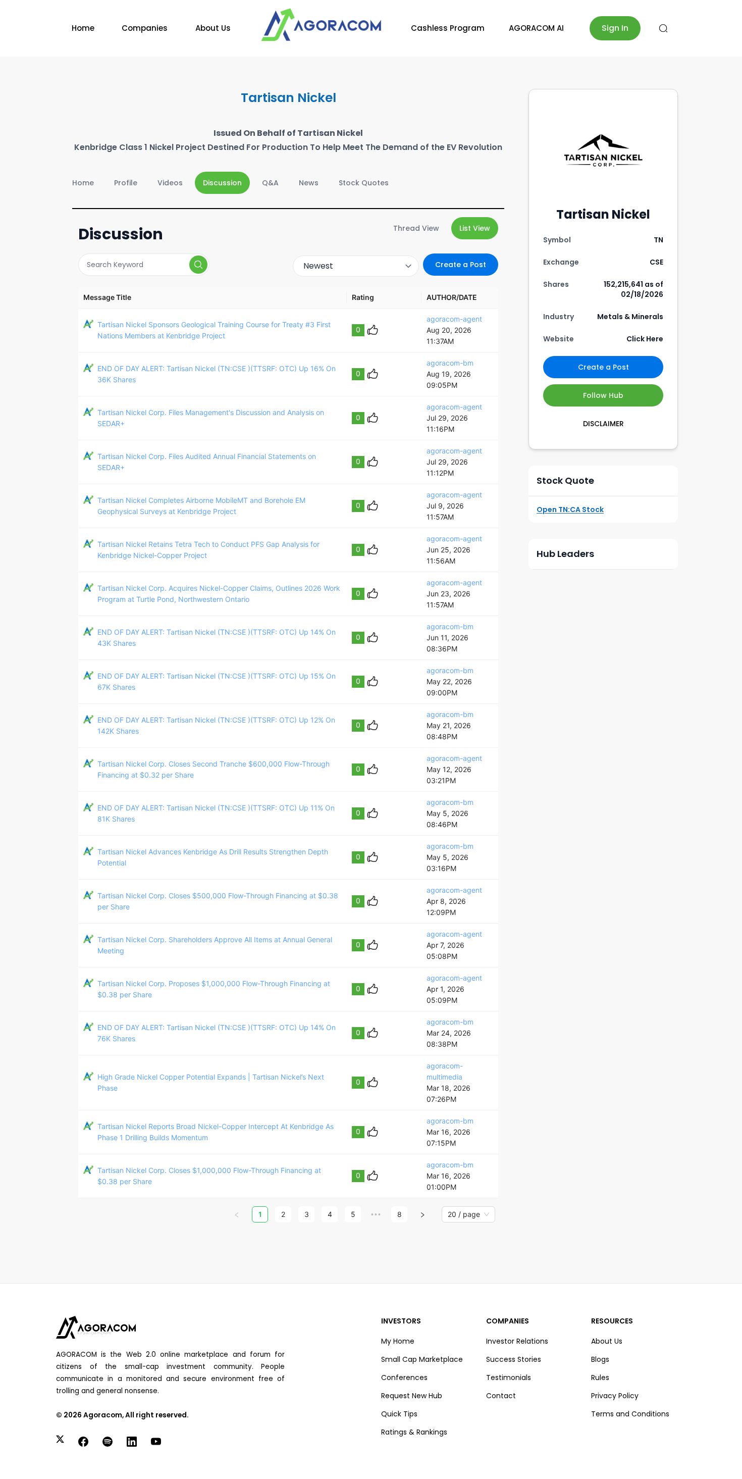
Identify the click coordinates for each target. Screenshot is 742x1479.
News (309, 183)
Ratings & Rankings (414, 1432)
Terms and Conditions (630, 1414)
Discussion (222, 183)
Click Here (644, 339)
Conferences (404, 1377)
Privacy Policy (615, 1396)
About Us (213, 28)
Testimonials (508, 1377)
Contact (501, 1396)
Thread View (416, 228)
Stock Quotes (364, 183)
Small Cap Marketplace (422, 1359)
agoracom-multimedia (445, 1071)
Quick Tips (399, 1414)
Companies (145, 28)
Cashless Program (448, 28)
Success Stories (513, 1359)
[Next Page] (422, 1214)
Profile (125, 183)
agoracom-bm (450, 363)
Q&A (270, 183)
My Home (397, 1341)
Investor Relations (517, 1341)
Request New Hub (411, 1396)
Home (83, 28)
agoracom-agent (454, 319)
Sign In (615, 28)
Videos (170, 183)
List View (474, 228)
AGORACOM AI (536, 28)
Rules (600, 1377)
